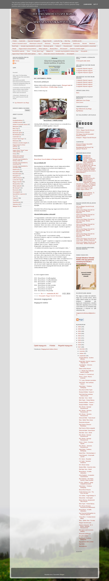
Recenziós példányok (85, 533)
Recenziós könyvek (84, 422)
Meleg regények (43, 48)
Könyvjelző (16, 175)
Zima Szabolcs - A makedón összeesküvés (86, 476)
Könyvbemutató (68, 46)
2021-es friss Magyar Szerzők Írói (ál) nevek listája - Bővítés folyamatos (85, 226)
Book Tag (67, 41)
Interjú (14, 153)
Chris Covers (79, 102)
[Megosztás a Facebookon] (68, 293)
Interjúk (14, 48)
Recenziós (58, 296)
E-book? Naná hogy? (18, 138)
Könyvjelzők (84, 51)
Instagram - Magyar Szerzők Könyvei (86, 137)
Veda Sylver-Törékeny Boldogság (85, 539)
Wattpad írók (49, 51)
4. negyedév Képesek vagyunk (84, 72)
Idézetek (84, 43)
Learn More (88, 4)
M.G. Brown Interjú (84, 464)
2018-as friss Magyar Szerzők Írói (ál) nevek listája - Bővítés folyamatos (85, 211)
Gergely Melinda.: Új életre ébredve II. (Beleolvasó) (88, 194)
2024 (79, 331)
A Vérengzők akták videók (83, 60)
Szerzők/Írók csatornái (18, 51)
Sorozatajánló (70, 53)
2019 (79, 342)
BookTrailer (15, 46)
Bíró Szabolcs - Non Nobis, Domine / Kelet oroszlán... (86, 479)
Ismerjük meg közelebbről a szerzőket (31, 46)
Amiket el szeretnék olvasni (19, 43)
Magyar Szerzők (47, 41)
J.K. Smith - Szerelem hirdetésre (85, 462)
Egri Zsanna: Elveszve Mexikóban (85, 425)
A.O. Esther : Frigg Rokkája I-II (87, 495)
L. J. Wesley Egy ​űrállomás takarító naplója (86, 371)
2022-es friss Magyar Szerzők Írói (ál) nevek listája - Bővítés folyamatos (85, 230)
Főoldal (15, 41)
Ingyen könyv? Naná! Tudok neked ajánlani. (24, 53)
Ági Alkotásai (79, 110)
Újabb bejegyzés (40, 345)
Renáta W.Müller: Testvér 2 (86, 392)
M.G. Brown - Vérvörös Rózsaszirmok (85, 411)
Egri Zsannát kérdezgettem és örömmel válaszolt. (87, 514)
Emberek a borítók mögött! (77, 48)
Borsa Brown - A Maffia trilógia (49, 87)
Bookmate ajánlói (48, 46)
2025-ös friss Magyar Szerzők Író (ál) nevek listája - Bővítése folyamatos (86, 243)
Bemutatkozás (83, 546)
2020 (79, 340)
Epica (77, 92)
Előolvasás (48, 43)
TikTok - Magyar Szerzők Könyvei (85, 130)
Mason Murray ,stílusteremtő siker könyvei (87, 500)
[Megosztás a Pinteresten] (69, 293)
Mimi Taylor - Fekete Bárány (86, 400)
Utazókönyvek (16, 202)
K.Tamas (16, 60)
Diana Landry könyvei (85, 368)
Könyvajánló (42, 296)
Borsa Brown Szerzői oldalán (42, 159)
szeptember (82, 355)
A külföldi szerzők (76, 41)
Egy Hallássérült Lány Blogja (22, 102)
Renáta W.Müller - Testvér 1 (86, 402)
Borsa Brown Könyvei (85, 489)
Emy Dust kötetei (83, 536)
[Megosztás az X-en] (66, 293)
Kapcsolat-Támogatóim (34, 41)
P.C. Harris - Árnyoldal (85, 459)
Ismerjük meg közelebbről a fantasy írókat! (67, 51)
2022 (79, 335)
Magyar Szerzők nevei (85, 522)
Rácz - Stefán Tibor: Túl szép (87, 520)
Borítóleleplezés (66, 43)
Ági (15, 63)
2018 (79, 344)
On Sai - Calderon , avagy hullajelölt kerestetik (86, 483)
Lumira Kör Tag (58, 41)
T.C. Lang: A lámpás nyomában (87, 380)
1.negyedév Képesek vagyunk (84, 68)
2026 (79, 326)
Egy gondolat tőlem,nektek (86, 541)
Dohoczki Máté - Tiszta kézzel (87, 417)
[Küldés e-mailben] (63, 293)
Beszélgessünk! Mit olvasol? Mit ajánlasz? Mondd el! (84, 148)
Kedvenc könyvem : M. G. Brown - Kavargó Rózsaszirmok (86, 526)
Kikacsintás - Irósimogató (86, 498)
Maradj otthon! (54, 48)
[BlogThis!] (64, 293)
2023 (79, 333)
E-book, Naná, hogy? (38, 51)
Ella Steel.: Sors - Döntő (85, 432)
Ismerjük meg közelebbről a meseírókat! (85, 46)
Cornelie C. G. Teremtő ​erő (86, 374)
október (81, 353)
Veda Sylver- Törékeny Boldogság (85, 450)
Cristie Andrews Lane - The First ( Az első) (86, 492)
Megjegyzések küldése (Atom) (49, 349)
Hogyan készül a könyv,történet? (27, 48)
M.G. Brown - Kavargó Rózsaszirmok (85, 407)
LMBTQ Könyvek (17, 177)
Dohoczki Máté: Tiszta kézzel (87, 430)
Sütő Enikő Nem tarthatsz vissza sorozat (86, 395)
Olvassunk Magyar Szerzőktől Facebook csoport (84, 144)
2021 (79, 338)
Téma (28, 51)
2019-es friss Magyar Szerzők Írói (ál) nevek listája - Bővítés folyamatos (85, 216)
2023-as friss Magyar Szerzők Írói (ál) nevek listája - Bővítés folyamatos (85, 235)
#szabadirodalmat (17, 120)
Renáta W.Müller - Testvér (86, 404)
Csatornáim (22, 41)
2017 (79, 347)
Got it (95, 4)
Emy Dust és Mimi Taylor (85, 389)
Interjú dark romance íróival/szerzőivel (54, 53)
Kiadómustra (76, 43)
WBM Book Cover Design (83, 100)
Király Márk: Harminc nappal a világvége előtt (87, 362)
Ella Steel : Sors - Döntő (85, 398)
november (82, 351)
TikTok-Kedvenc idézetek (83, 132)
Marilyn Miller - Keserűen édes (87, 467)
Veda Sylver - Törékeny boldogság (85, 387)
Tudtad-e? (58, 46)
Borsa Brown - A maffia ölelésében (85, 472)
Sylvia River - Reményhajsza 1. (87, 453)
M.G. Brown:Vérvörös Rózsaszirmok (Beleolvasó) (87, 506)
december (82, 349)
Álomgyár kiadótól (57, 159)
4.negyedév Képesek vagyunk (84, 86)
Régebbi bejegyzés (65, 345)
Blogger (62, 574)
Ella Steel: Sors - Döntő (85, 469)
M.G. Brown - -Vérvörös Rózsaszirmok (85, 446)
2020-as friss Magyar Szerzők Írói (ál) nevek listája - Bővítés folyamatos (85, 221)
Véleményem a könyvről (35, 43)
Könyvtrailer (56, 43)
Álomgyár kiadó (66, 85)
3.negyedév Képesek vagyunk (84, 70)
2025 (79, 329)
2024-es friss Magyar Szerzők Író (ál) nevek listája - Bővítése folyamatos (86, 239)
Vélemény (15, 204)
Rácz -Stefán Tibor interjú (86, 420)
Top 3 (39, 53)
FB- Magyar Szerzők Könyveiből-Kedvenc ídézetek (85, 135)
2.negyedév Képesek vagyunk (84, 82)
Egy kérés (81, 544)
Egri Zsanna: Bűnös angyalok (87, 428)
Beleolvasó (92, 43)
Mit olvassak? (64, 48)
